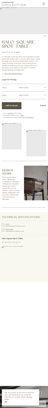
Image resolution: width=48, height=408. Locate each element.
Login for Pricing (9, 80)
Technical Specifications (13, 73)
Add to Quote (11, 106)
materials (10, 113)
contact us (30, 117)
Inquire (43, 105)
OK (6, 402)
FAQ (21, 115)
